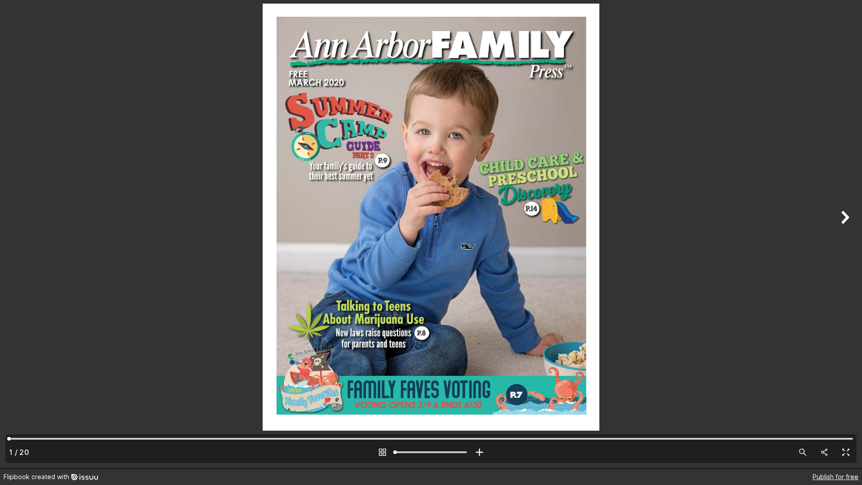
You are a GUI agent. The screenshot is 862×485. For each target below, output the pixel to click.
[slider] (431, 452)
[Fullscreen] (846, 452)
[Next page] (844, 234)
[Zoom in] (479, 452)
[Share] (824, 452)
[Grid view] (382, 452)
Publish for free (835, 477)
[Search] (803, 452)
